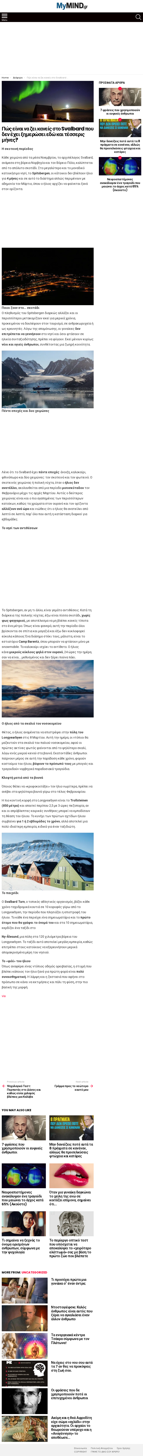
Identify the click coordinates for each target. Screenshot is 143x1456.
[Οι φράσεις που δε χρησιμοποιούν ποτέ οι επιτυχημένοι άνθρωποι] (25, 1401)
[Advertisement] (71, 48)
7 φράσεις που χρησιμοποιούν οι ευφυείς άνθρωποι (22, 1148)
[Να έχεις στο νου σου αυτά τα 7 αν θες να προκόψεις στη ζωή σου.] (25, 1373)
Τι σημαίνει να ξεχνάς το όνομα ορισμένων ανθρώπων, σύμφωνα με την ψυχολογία (21, 1246)
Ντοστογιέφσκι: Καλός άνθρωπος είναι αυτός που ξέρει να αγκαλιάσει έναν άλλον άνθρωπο (71, 1313)
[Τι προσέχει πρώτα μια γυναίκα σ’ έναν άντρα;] (25, 1290)
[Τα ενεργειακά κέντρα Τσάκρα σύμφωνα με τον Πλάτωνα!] (25, 1346)
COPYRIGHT (80, 1451)
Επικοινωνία (80, 1448)
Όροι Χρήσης (123, 1448)
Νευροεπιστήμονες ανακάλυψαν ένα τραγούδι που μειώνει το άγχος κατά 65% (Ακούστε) (22, 1198)
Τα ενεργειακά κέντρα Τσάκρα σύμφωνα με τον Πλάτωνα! (70, 1338)
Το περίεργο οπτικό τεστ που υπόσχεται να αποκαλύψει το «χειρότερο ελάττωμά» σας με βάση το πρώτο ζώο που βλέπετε (70, 1248)
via (4, 996)
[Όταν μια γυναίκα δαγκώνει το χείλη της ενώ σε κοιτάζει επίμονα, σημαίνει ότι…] (71, 1175)
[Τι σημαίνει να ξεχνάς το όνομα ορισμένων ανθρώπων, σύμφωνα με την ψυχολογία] (24, 1223)
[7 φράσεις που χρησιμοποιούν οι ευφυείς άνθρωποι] (24, 1127)
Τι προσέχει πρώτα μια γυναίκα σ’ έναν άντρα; (68, 1281)
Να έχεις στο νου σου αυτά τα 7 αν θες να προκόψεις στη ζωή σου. (72, 1366)
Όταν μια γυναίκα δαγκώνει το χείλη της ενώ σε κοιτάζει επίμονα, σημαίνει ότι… (70, 1198)
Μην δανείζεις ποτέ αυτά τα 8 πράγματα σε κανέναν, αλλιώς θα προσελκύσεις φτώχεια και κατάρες (71, 1150)
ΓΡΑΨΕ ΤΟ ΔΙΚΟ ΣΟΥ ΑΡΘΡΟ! (105, 1451)
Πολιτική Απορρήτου (102, 1448)
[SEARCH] (138, 17)
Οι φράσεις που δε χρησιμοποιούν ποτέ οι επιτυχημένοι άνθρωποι (69, 1394)
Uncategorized (34, 1272)
